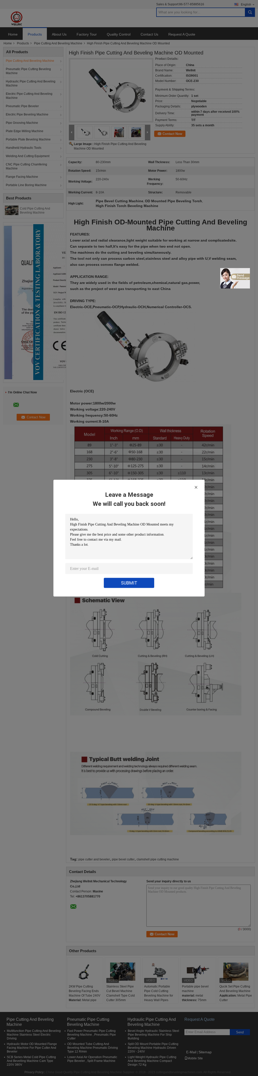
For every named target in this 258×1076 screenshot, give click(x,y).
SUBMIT (129, 582)
